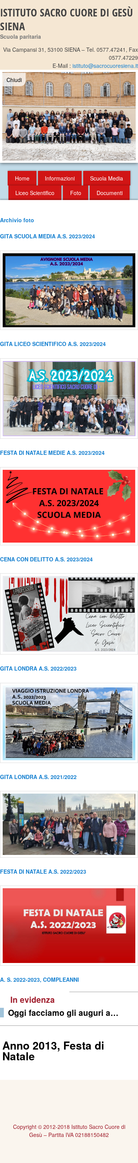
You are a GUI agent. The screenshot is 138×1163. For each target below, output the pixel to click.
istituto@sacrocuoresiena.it (105, 65)
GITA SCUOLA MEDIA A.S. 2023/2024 (47, 236)
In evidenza (32, 1000)
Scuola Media (106, 178)
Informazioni (60, 178)
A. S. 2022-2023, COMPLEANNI (39, 979)
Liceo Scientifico (34, 193)
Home (22, 178)
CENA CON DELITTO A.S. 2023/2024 (46, 559)
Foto (75, 193)
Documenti (110, 193)
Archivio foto (17, 220)
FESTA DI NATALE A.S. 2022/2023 (43, 871)
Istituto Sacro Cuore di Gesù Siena (66, 19)
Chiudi (14, 80)
